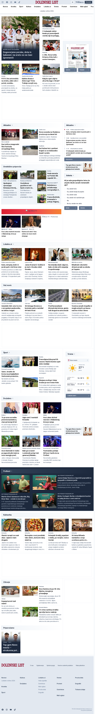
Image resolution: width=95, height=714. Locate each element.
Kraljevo (3, 415)
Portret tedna (50, 194)
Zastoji (50, 303)
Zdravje (3, 598)
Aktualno (7, 125)
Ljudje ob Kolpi (28, 262)
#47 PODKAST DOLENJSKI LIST (9, 494)
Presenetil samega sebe (7, 369)
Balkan (10, 229)
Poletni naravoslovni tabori (77, 129)
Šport (5, 352)
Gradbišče (41, 146)
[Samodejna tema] (72, 2)
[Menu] (2, 2)
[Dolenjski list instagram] (11, 2)
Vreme (70, 354)
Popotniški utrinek (6, 448)
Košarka (41, 357)
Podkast (6, 471)
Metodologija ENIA (53, 262)
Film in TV (31, 229)
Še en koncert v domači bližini (51, 448)
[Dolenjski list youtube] (15, 2)
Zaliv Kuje (27, 303)
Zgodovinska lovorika (27, 76)
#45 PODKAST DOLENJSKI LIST (66, 493)
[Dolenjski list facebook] (7, 2)
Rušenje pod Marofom (26, 180)
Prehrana (41, 586)
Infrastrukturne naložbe (48, 28)
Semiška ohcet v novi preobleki (11, 49)
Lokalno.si (7, 244)
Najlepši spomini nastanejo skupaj (31, 448)
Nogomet (44, 52)
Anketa (69, 175)
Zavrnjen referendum (6, 303)
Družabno (7, 398)
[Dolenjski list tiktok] (19, 2)
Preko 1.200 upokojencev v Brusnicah (10, 180)
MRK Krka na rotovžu (77, 262)
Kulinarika (3, 533)
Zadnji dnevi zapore (47, 76)
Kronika (3, 76)
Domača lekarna (43, 607)
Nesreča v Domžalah (77, 303)
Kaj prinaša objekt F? (52, 182)
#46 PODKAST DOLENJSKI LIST (66, 475)
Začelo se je (42, 129)
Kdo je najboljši (5, 142)
